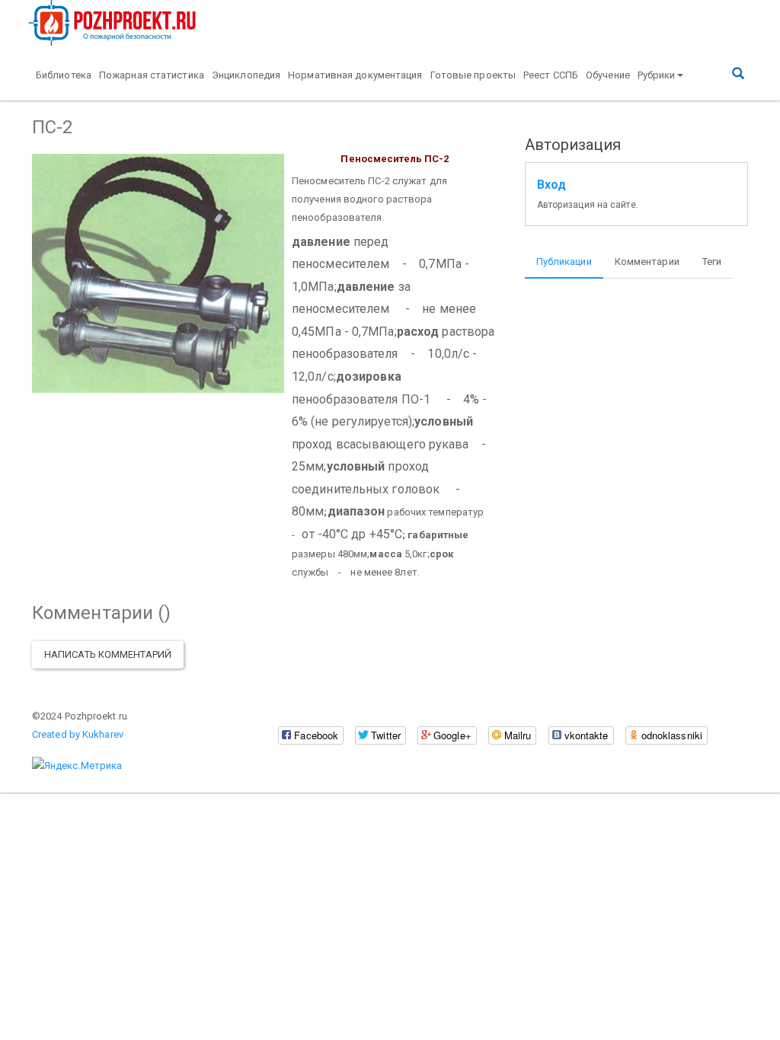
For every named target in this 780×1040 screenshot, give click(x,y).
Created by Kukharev (77, 734)
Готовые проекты (473, 75)
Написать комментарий (107, 654)
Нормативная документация (355, 75)
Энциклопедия (246, 75)
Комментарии (647, 261)
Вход (551, 185)
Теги (711, 261)
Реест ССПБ (550, 75)
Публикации (564, 261)
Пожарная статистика (151, 75)
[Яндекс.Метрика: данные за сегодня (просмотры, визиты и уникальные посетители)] (77, 766)
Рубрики (657, 75)
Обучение (608, 75)
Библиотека (63, 75)
